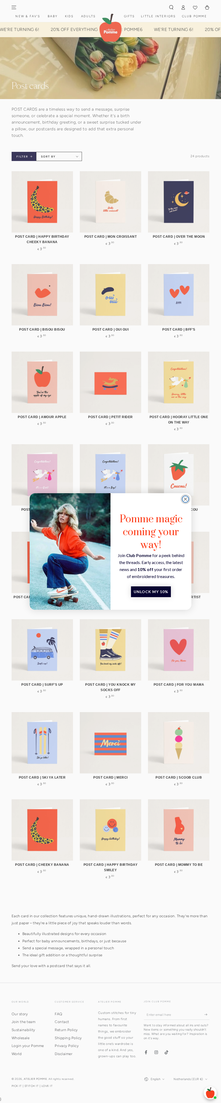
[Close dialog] (185, 499)
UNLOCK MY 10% (151, 591)
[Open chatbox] (210, 1092)
